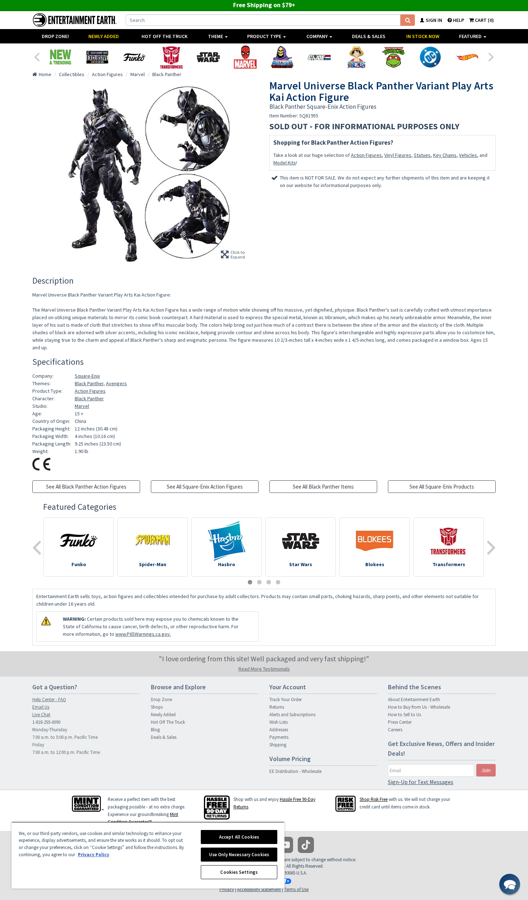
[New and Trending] (60, 57)
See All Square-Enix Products (441, 486)
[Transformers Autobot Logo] (171, 57)
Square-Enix (87, 376)
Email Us (40, 707)
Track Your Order (285, 699)
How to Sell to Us (404, 715)
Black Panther (89, 383)
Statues (422, 155)
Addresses (278, 730)
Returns (276, 707)
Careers (395, 730)
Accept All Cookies (239, 837)
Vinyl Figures (397, 155)
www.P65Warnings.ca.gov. (143, 634)
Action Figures (366, 155)
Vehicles (468, 155)
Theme (216, 36)
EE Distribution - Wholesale (295, 771)
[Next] (491, 56)
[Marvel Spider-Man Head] (245, 57)
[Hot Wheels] (467, 57)
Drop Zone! (55, 36)
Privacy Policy (93, 855)
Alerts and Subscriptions (292, 715)
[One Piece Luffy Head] (356, 57)
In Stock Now (422, 36)
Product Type (264, 36)
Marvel (82, 406)
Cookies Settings (239, 872)
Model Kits (284, 162)
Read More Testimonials (264, 669)
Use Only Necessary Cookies (239, 855)
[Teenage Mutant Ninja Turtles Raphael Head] (393, 57)
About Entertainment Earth (414, 699)
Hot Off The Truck (164, 36)
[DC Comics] (430, 57)
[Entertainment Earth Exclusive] (97, 57)
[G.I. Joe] (319, 57)
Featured (471, 36)
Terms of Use (296, 889)
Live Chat (41, 715)
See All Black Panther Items (323, 486)
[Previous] (36, 56)
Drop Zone (161, 699)
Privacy (226, 889)
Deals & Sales (368, 36)
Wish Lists (278, 722)
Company (317, 36)
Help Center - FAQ (49, 699)
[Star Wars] (208, 57)
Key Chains (445, 155)
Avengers (116, 383)
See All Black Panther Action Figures (86, 486)
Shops (157, 707)
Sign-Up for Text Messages (420, 781)
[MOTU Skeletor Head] (282, 57)
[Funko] (134, 57)
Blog (155, 730)
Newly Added (103, 36)
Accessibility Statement (259, 889)
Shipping (277, 745)
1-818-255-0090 (46, 722)
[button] (509, 884)
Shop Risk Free (374, 799)
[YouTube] (285, 845)
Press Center (400, 722)
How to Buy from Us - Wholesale (419, 707)
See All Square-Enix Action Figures (205, 486)
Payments (278, 737)
